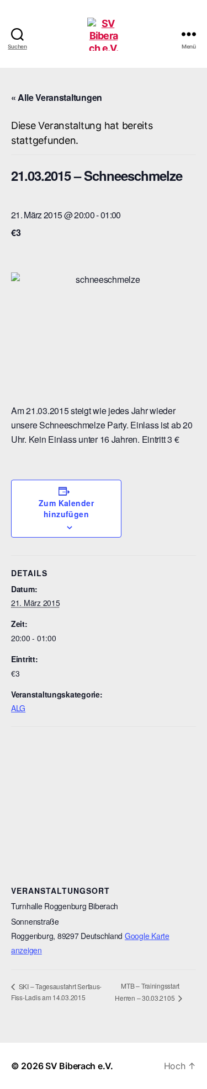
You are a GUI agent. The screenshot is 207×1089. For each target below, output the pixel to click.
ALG (18, 708)
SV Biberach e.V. (79, 1065)
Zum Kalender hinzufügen (66, 508)
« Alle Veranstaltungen (56, 97)
